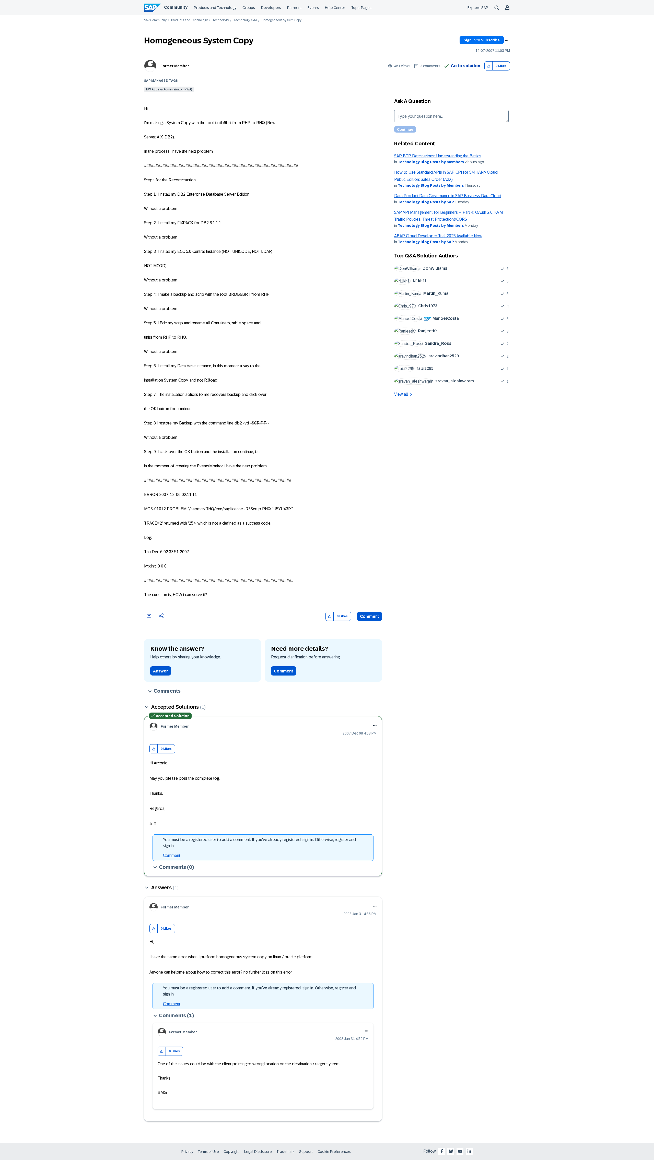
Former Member (174, 66)
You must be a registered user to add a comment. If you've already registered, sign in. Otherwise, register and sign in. (259, 842)
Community (176, 7)
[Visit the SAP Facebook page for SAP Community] (442, 1151)
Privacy (187, 1152)
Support (306, 1152)
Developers (271, 8)
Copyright (232, 1152)
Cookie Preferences (334, 1152)
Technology (220, 20)
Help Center (335, 8)
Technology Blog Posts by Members (431, 162)
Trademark (285, 1152)
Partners (294, 8)
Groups (248, 8)
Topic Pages (361, 8)
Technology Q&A (245, 20)
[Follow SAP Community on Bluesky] (451, 1151)
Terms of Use (208, 1152)
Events (313, 8)
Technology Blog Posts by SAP (426, 202)
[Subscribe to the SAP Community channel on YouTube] (460, 1151)
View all (401, 394)
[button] (489, 66)
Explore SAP (478, 8)
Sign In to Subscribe (482, 40)
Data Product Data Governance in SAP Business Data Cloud (447, 196)
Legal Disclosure (258, 1152)
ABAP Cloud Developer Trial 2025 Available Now (438, 236)
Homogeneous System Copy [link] (281, 20)
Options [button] (507, 41)
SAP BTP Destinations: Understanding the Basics (437, 156)
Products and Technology (215, 8)
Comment (369, 616)
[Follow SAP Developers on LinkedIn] (469, 1151)
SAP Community (155, 20)
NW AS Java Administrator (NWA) (169, 89)
